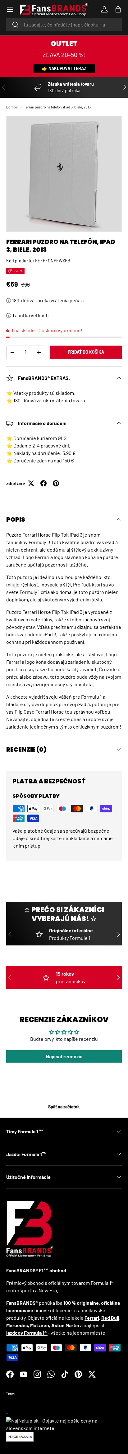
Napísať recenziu (64, 1056)
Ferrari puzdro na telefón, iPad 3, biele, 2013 (57, 107)
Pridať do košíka (86, 352)
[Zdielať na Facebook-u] (43, 483)
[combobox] (64, 24)
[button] (118, 9)
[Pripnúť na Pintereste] (56, 483)
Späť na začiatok (64, 1106)
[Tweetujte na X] (31, 483)
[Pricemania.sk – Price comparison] (20, 1435)
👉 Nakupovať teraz (64, 68)
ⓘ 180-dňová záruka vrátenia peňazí (45, 300)
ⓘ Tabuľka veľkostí (27, 315)
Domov (12, 107)
